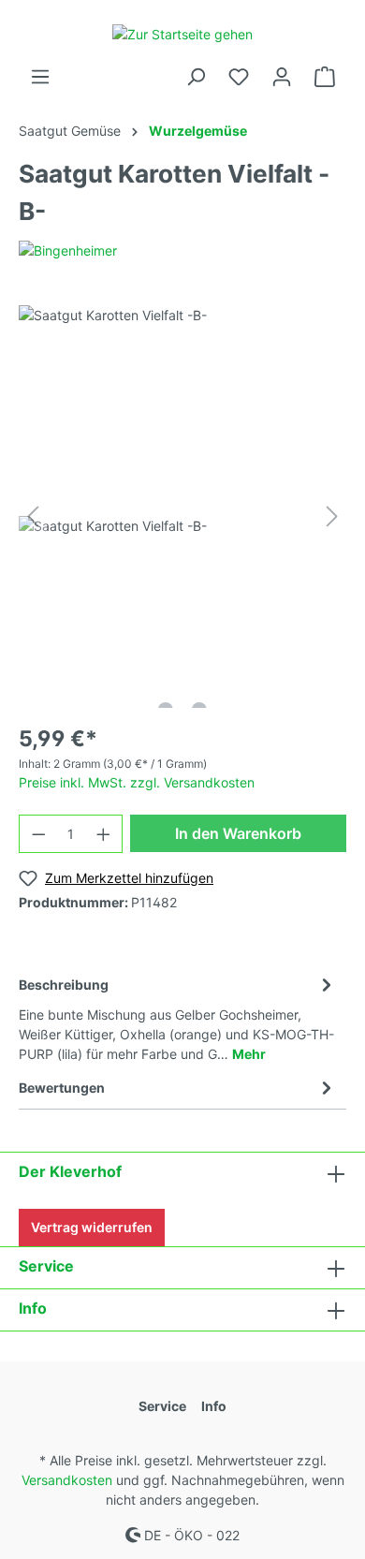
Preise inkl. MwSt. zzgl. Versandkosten (137, 782)
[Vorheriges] (33, 516)
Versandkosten (67, 1480)
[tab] (178, 1016)
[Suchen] (195, 77)
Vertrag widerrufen (92, 1227)
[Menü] (40, 77)
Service (46, 1266)
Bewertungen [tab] (62, 1088)
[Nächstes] (332, 516)
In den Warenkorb (238, 833)
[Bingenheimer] (68, 249)
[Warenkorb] (324, 77)
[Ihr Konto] (281, 77)
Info (33, 1308)
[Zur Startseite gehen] (182, 33)
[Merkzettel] (238, 77)
